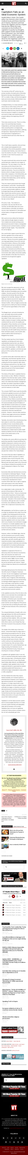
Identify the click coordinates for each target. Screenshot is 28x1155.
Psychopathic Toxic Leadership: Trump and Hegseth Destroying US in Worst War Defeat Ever (14, 928)
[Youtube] (22, 1142)
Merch (12, 1149)
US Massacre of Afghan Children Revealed (21, 817)
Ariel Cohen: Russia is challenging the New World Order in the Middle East (7, 819)
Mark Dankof (14, 1046)
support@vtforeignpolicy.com (17, 1128)
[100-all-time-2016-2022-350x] (14, 1096)
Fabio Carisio (15, 1044)
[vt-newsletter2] (12, 1059)
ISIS (6, 810)
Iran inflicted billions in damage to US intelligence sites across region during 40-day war (14, 938)
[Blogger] (3, 1138)
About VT (4, 790)
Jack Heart (21, 1044)
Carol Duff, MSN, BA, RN (8, 43)
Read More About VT (21, 1125)
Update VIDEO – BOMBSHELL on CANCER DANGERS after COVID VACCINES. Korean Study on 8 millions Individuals (13, 961)
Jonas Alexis (9, 1041)
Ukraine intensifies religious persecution (10, 1017)
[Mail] (11, 1138)
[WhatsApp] (14, 48)
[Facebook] (7, 1138)
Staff (8, 1147)
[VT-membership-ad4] (14, 881)
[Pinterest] (11, 48)
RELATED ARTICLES (7, 826)
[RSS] (23, 1138)
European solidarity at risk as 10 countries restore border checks (12, 1009)
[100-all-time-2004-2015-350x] (14, 1089)
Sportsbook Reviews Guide (19, 1151)
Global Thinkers (6, 1063)
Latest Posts (5, 923)
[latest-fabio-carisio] (12, 1032)
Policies (12, 1147)
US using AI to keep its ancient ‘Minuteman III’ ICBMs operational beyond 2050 (12, 981)
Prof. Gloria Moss (5, 1046)
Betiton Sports (14, 1153)
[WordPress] (18, 1142)
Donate (16, 1147)
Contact (21, 1149)
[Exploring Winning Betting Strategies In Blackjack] (5, 839)
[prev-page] (2, 852)
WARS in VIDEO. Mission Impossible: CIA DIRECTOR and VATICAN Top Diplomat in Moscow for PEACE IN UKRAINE (13, 950)
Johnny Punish (15, 1050)
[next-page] (5, 852)
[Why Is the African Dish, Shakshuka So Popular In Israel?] (5, 832)
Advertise (17, 1149)
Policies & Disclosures (14, 790)
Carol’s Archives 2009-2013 (15, 764)
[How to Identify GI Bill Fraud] (5, 846)
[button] (2, 4)
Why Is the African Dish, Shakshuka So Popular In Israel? (17, 832)
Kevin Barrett (17, 1041)
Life (6, 7)
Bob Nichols (11, 1047)
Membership (22, 1147)
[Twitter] (7, 48)
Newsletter (7, 1149)
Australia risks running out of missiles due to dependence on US (14, 971)
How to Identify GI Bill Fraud (18, 844)
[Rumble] (19, 1138)
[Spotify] (5, 1142)
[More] (21, 48)
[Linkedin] (18, 48)
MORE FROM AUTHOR (19, 826)
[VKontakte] (14, 1142)
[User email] (14, 769)
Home (2, 7)
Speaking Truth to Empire (10, 1001)
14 (26, 43)
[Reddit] (15, 1138)
